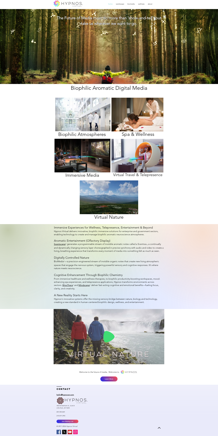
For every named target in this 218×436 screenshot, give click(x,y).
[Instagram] (75, 432)
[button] (161, 361)
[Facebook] (59, 432)
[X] (64, 432)
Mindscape (84, 285)
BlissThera (67, 285)
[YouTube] (70, 432)
